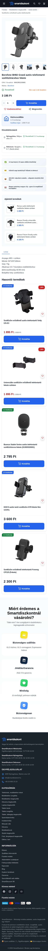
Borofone (11, 86)
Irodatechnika (6, 821)
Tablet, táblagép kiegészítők (11, 814)
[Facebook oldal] (4, 891)
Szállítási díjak (15, 123)
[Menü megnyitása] (4, 3)
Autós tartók (32, 10)
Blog (3, 869)
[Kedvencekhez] (42, 314)
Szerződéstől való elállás (10, 878)
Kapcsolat (5, 866)
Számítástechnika (8, 817)
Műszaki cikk (6, 824)
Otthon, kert (6, 839)
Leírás (6, 252)
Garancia (5, 875)
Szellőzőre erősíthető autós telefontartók (16, 13)
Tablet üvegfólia (7, 811)
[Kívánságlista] (39, 4)
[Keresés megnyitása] (34, 4)
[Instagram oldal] (10, 891)
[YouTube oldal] (21, 891)
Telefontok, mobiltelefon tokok (12, 792)
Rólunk (4, 850)
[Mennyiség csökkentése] (4, 103)
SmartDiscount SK (8, 881)
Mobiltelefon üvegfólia (9, 796)
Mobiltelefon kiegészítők (17, 10)
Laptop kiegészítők (8, 805)
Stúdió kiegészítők (8, 833)
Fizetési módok (7, 856)
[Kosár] (44, 4)
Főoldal (4, 10)
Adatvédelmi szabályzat (10, 859)
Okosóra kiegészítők (9, 802)
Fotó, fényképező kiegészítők (12, 836)
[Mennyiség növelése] (13, 103)
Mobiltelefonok (7, 830)
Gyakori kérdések (8, 872)
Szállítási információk (9, 853)
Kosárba (33, 103)
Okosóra (5, 827)
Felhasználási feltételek (10, 863)
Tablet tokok (6, 808)
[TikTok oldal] (15, 891)
